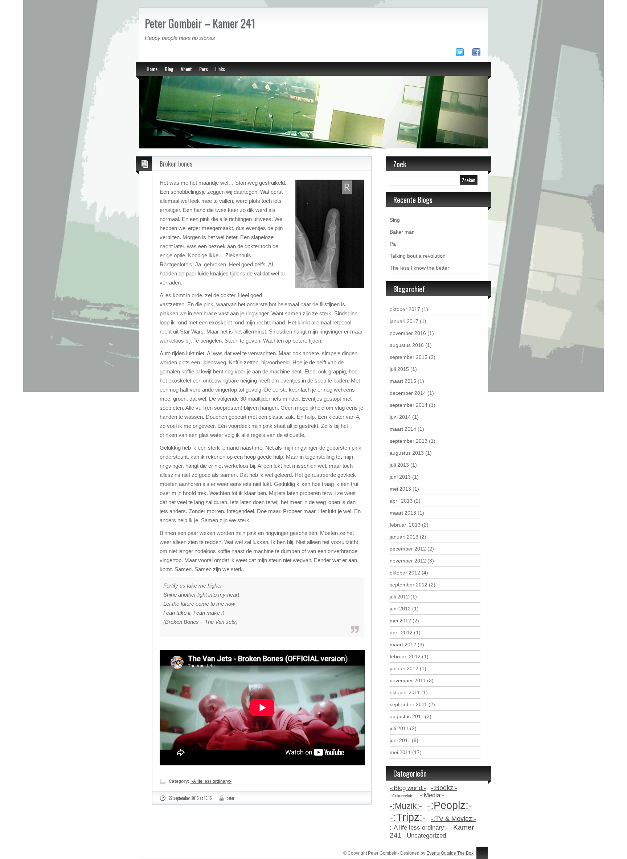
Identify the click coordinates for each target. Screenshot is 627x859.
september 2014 (408, 405)
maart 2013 (403, 513)
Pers (203, 69)
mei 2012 (400, 620)
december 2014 (408, 393)
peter (230, 798)
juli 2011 (399, 728)
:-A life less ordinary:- (210, 781)
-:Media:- (432, 795)
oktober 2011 (405, 692)
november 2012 (408, 561)
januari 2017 (404, 321)
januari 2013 (404, 537)
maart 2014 (403, 429)
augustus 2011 (406, 716)
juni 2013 (400, 477)
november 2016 (408, 333)
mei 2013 (400, 489)
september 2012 (408, 585)
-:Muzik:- (406, 806)
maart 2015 (403, 381)
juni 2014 (400, 417)
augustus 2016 (407, 345)
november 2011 (408, 680)
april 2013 (401, 501)
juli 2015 (399, 369)
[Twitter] (463, 53)
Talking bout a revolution (418, 256)
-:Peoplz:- (449, 805)
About (186, 69)
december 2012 (408, 549)
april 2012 (401, 632)
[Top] (482, 853)
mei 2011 (400, 752)
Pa (393, 244)
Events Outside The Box (450, 853)
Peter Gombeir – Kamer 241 (200, 23)
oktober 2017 (405, 309)
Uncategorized (426, 835)
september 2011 (408, 704)
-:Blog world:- (408, 788)
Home (152, 69)
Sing (395, 220)
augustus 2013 (407, 453)
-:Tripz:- (408, 817)
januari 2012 (404, 668)
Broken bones (176, 163)
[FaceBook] (480, 53)
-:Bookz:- (444, 787)
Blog (169, 69)
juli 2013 (399, 465)
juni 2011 (400, 740)
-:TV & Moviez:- (453, 818)
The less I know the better (419, 268)
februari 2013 (405, 525)
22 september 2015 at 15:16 (190, 798)
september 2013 (408, 441)
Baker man (402, 232)
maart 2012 (403, 644)
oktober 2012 (405, 573)
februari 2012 (405, 656)
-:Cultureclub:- (402, 796)
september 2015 (408, 357)
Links (220, 69)
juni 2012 (400, 608)
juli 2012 (399, 597)
